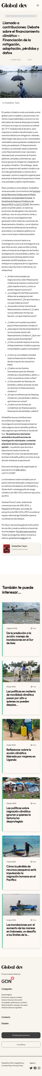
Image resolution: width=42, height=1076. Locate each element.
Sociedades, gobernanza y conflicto (14, 1002)
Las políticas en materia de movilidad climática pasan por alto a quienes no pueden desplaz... (21, 698)
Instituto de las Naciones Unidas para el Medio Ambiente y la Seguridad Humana (21, 194)
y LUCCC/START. (22, 204)
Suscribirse (21, 1044)
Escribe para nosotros (26, 531)
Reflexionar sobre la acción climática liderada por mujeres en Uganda (20, 755)
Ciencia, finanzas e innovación (12, 1000)
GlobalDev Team (19, 546)
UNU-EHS (20, 470)
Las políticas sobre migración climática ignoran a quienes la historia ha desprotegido (18, 814)
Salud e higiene (7, 995)
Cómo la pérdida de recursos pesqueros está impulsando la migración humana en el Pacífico (21, 873)
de (18, 515)
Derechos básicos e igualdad (12, 1007)
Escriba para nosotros (21, 1035)
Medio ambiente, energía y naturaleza (21, 16)
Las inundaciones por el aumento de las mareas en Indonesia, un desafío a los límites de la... (21, 930)
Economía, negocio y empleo (12, 997)
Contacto (6, 1017)
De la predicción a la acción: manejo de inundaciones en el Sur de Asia (19, 638)
